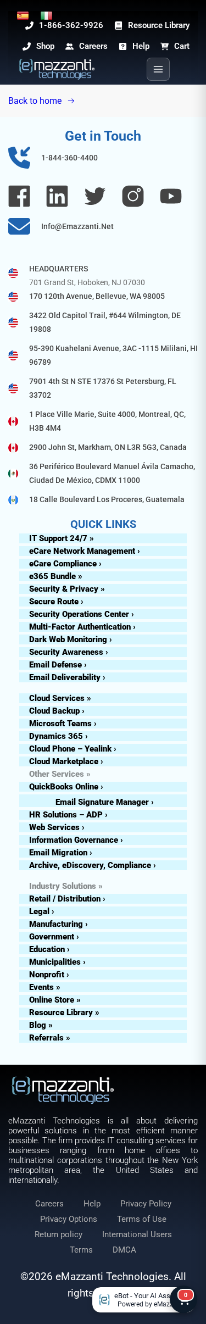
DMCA (124, 1250)
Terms (81, 1250)
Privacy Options (68, 1219)
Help (92, 1204)
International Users (137, 1234)
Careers (49, 1204)
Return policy (58, 1234)
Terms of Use (141, 1219)
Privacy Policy (145, 1204)
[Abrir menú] (158, 69)
